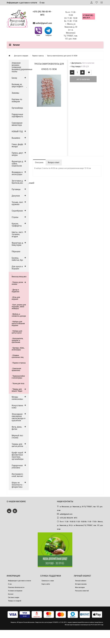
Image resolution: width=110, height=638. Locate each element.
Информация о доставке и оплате (22, 2)
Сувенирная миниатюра (17, 124)
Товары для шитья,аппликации (20, 445)
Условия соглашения (15, 591)
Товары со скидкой (14, 601)
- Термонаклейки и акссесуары (18, 377)
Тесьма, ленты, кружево (18, 203)
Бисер (14, 78)
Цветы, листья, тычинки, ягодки (18, 234)
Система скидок (13, 597)
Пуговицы (16, 189)
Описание (39, 162)
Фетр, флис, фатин (17, 428)
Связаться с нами (48, 581)
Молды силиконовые (18, 398)
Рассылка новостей (82, 591)
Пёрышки (16, 251)
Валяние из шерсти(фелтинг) (19, 85)
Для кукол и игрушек (17, 267)
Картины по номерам (17, 100)
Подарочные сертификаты (18, 115)
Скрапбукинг (17, 210)
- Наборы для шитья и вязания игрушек (18, 323)
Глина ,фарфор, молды (18, 145)
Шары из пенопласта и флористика (18, 484)
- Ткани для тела (18, 383)
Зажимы (15, 93)
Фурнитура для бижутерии (18, 244)
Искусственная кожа (18, 406)
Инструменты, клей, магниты (18, 475)
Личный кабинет (80, 581)
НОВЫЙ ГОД (17, 131)
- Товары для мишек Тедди (17, 390)
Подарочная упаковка (17, 466)
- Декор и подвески (15, 291)
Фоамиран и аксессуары (17, 173)
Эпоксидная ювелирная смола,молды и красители (18, 417)
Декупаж (16, 195)
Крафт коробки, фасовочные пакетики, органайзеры (19, 455)
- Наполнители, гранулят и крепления (17, 340)
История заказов (81, 584)
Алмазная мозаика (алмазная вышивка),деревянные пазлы (20, 67)
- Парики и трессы (19, 363)
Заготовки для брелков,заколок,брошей (20, 181)
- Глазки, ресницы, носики (19, 283)
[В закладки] (89, 72)
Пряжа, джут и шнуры (18, 154)
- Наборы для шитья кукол (17, 332)
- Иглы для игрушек (16, 298)
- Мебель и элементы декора (19, 315)
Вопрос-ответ (53, 162)
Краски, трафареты (17, 224)
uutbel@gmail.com (44, 23)
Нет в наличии (83, 79)
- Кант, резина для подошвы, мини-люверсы (19, 306)
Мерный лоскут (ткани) (19, 436)
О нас (42, 2)
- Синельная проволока (16, 369)
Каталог (10, 594)
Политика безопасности (16, 587)
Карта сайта (46, 584)
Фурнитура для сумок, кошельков (18, 163)
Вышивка (16, 138)
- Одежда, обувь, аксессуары (18, 349)
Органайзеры (18, 108)
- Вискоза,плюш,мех (19, 276)
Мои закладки (80, 587)
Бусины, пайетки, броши (19, 259)
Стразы (15, 217)
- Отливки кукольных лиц (17, 356)
